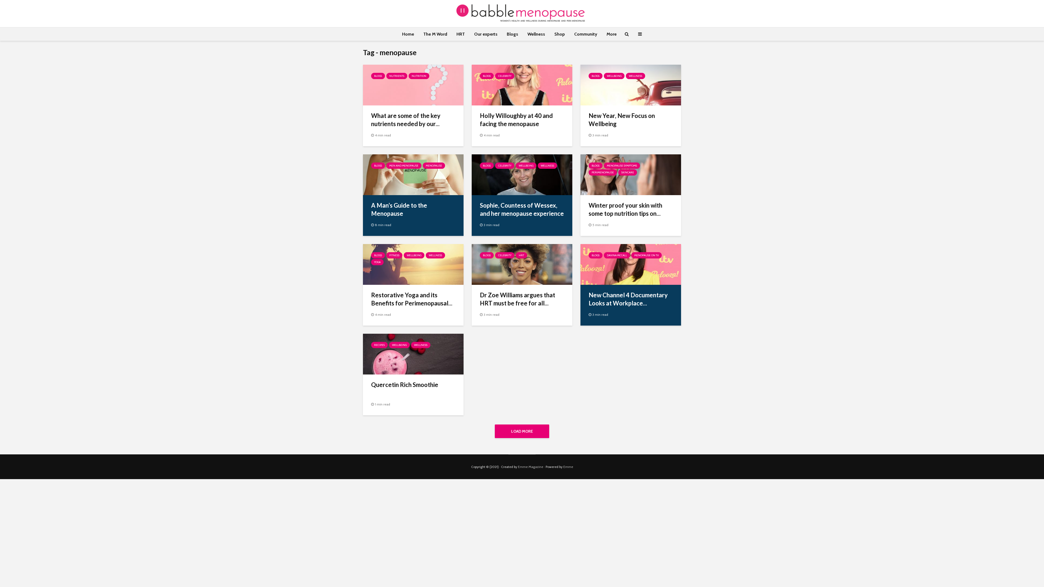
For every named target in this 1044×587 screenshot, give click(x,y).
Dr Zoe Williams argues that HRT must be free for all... (517, 299)
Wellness (536, 34)
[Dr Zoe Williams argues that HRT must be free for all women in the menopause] (522, 264)
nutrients (396, 76)
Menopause (434, 165)
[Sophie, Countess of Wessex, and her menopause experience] (522, 174)
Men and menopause (403, 165)
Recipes (379, 345)
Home (408, 34)
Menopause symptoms (622, 165)
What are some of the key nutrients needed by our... (405, 119)
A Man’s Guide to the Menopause (399, 209)
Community (585, 34)
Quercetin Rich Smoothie (404, 384)
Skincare (627, 172)
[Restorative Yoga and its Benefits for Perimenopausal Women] (413, 264)
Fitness (394, 255)
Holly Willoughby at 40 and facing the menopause (516, 119)
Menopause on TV (646, 255)
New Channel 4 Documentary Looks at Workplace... (628, 299)
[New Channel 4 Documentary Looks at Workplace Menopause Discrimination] (630, 264)
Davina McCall (617, 255)
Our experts (486, 34)
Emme (568, 467)
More (612, 34)
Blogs (512, 34)
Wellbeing (614, 76)
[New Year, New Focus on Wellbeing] (630, 84)
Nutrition (419, 76)
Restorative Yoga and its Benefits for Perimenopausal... (411, 299)
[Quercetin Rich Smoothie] (413, 353)
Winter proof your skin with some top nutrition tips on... (625, 209)
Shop (559, 34)
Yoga (377, 262)
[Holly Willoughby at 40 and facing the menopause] (522, 84)
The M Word (435, 34)
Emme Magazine (530, 467)
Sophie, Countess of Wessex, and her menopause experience (522, 209)
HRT (460, 34)
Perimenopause (603, 172)
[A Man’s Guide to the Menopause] (413, 174)
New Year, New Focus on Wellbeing (622, 119)
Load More (522, 431)
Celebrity (504, 76)
